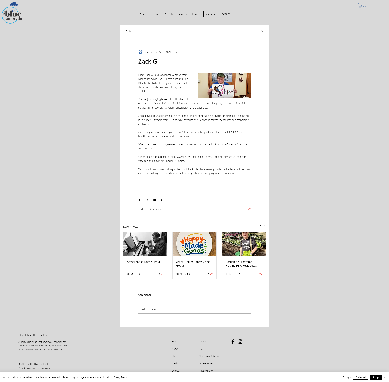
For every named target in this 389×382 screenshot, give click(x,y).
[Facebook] (233, 342)
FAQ (201, 348)
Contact (203, 341)
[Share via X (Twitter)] (147, 199)
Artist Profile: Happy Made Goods (193, 263)
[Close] (385, 377)
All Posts (127, 31)
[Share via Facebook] (139, 199)
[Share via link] (162, 199)
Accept (376, 377)
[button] (362, 5)
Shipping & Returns (209, 356)
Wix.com (45, 367)
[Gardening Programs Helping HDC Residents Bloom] (244, 244)
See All (263, 226)
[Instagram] (240, 342)
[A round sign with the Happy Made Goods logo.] (195, 244)
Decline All (361, 377)
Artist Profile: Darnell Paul (143, 262)
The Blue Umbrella (32, 335)
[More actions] (249, 52)
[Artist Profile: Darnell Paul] (145, 244)
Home (175, 341)
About (175, 348)
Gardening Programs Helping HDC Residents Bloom (240, 263)
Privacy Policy (120, 377)
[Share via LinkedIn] (154, 199)
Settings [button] (347, 377)
